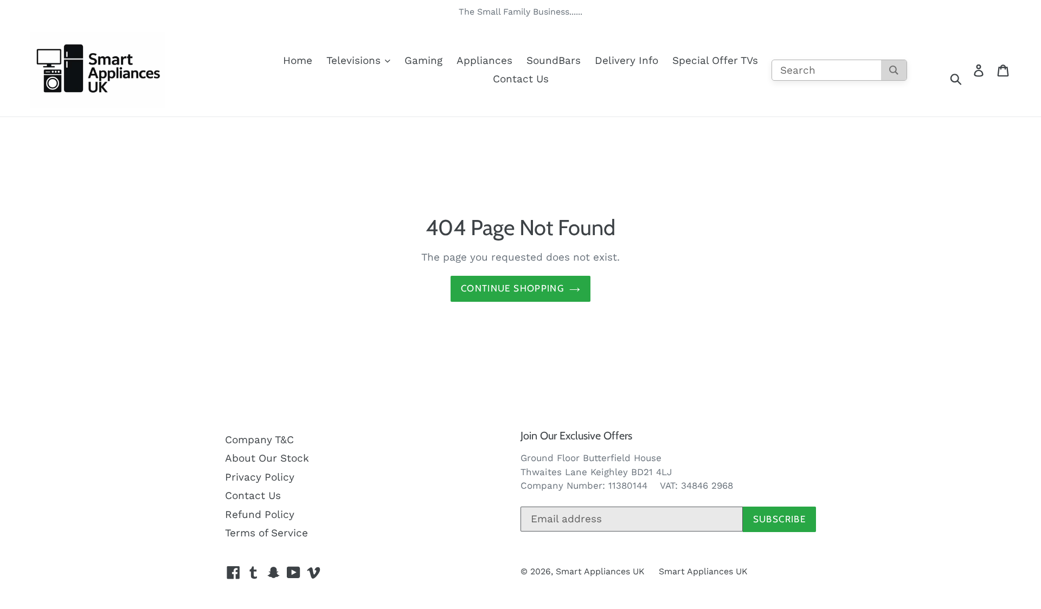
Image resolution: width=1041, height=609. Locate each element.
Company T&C (259, 439)
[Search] (894, 70)
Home (297, 60)
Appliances (484, 60)
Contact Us (521, 79)
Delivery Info (626, 60)
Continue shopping (512, 288)
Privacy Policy (259, 477)
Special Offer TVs (715, 60)
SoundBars (553, 60)
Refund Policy (259, 514)
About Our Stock (267, 458)
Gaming (423, 60)
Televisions (355, 60)
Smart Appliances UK (600, 571)
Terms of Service (266, 533)
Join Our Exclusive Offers (576, 435)
